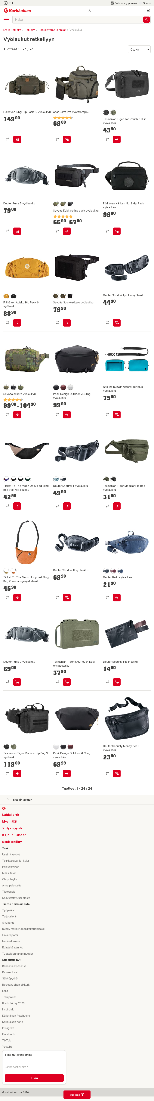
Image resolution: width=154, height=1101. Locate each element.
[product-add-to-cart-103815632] (117, 773)
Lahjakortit (10, 815)
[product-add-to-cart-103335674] (67, 231)
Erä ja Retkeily (12, 29)
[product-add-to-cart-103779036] (67, 323)
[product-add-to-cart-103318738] (117, 414)
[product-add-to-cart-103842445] (17, 597)
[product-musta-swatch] (106, 113)
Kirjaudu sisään (14, 835)
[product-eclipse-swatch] (63, 387)
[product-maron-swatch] (113, 571)
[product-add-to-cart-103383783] (67, 597)
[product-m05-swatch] (56, 204)
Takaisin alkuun (21, 799)
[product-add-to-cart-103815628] (117, 682)
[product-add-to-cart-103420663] (67, 682)
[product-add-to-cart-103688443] (17, 323)
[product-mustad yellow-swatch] (6, 296)
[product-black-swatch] (70, 204)
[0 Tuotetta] (148, 10)
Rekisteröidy (12, 842)
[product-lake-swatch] (56, 479)
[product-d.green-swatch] (28, 479)
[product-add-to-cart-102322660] (67, 139)
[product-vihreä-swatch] (56, 296)
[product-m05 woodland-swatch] (63, 296)
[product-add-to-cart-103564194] (67, 414)
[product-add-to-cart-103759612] (117, 231)
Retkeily (30, 29)
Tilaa (34, 1078)
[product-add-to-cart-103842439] (17, 506)
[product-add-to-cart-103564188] (67, 773)
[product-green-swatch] (63, 204)
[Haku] (146, 20)
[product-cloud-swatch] (70, 387)
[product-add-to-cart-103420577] (117, 506)
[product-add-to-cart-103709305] (17, 682)
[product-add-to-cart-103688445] (17, 139)
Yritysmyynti (12, 828)
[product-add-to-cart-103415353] (17, 414)
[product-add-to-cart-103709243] (17, 231)
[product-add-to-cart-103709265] (117, 597)
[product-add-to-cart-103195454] (67, 506)
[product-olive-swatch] (113, 113)
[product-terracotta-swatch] (14, 571)
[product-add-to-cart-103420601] (17, 773)
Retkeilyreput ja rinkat (52, 29)
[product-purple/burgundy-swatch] (6, 479)
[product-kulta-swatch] (6, 571)
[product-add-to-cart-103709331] (117, 323)
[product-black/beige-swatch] (14, 479)
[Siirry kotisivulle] (17, 10)
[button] (123, 3)
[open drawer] (6, 19)
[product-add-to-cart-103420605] (117, 139)
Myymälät (9, 821)
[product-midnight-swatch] (120, 571)
